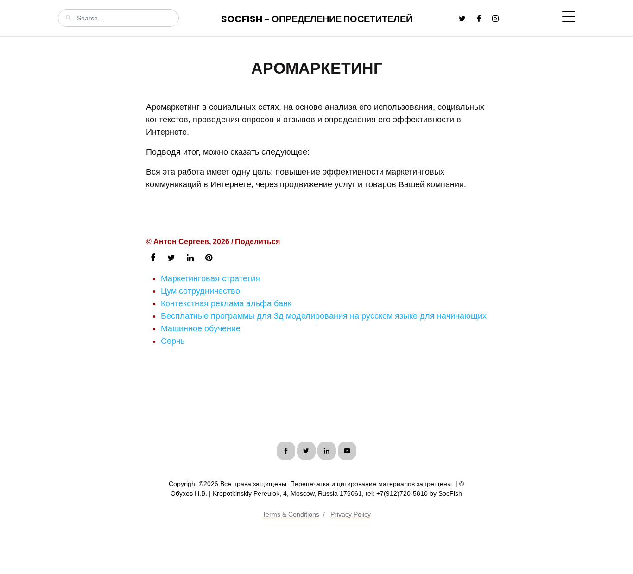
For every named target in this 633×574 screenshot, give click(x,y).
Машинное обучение (201, 328)
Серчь (172, 341)
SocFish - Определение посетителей (316, 19)
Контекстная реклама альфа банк (226, 303)
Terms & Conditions (290, 514)
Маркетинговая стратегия (210, 278)
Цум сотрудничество (200, 291)
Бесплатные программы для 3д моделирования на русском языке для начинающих (324, 316)
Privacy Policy (350, 514)
